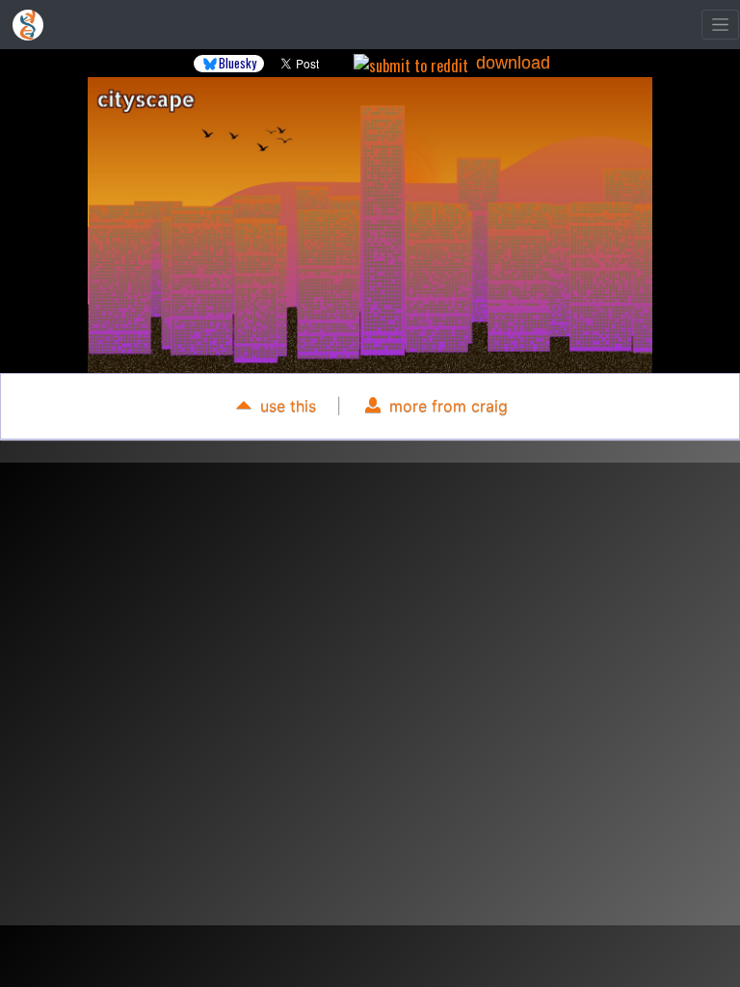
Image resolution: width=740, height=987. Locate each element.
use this (285, 405)
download (513, 62)
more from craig (446, 405)
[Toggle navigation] (720, 25)
